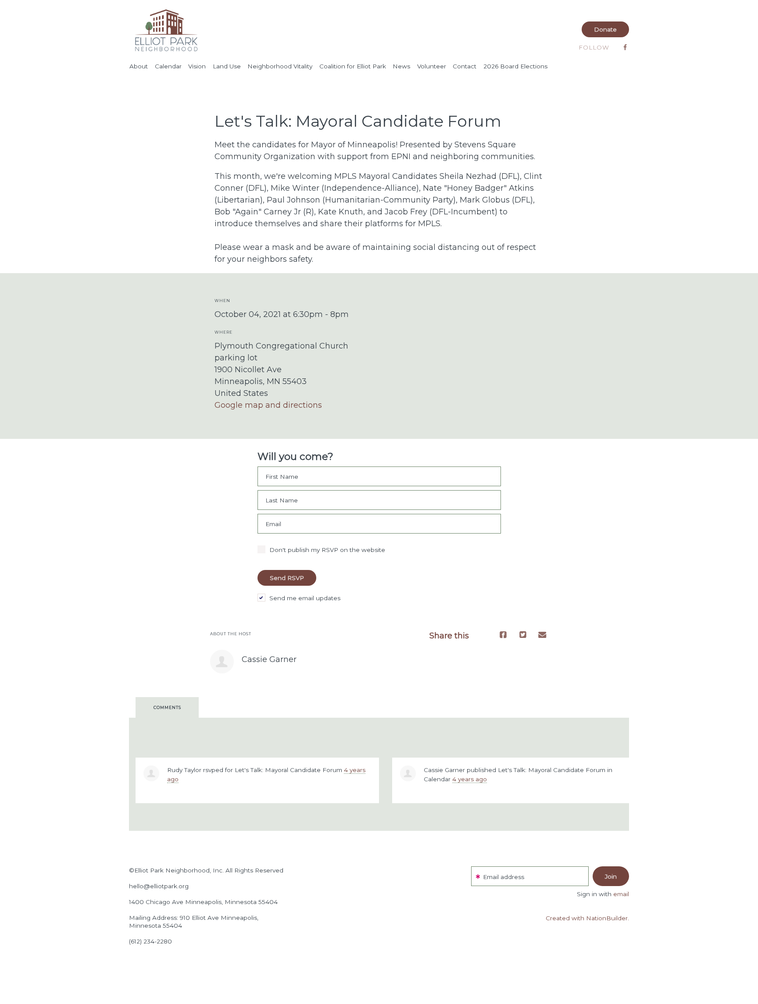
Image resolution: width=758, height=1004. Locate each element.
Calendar (168, 66)
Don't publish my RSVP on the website (327, 549)
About (138, 66)
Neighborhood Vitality (279, 66)
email (621, 893)
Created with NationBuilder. (587, 918)
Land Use (227, 66)
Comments (167, 707)
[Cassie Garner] (222, 661)
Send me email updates (304, 598)
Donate (605, 29)
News (401, 66)
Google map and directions (268, 405)
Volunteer (431, 66)
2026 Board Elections (515, 66)
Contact (464, 66)
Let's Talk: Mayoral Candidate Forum (288, 769)
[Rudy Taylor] (151, 773)
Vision (197, 66)
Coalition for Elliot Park (352, 66)
